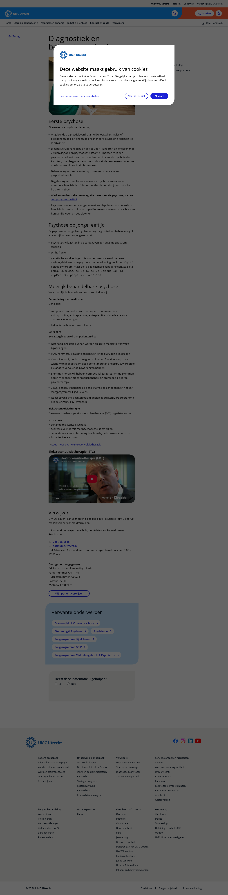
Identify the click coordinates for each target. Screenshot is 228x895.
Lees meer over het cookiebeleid (80, 96)
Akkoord (159, 95)
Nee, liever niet (136, 95)
